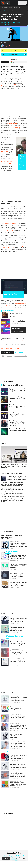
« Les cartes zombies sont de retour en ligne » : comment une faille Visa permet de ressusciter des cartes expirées (18, 584)
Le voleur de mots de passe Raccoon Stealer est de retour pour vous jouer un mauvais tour (17, 399)
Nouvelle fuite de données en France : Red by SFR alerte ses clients (18, 565)
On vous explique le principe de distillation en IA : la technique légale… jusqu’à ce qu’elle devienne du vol (18, 699)
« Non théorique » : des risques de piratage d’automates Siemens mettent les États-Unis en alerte (17, 575)
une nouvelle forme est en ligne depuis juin (13, 304)
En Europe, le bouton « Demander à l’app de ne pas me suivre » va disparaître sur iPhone (17, 661)
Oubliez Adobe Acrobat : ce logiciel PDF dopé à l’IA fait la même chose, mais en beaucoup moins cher (14, 466)
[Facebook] (14, 856)
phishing (3, 144)
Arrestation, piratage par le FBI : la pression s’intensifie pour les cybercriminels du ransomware (17, 423)
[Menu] (8, 3)
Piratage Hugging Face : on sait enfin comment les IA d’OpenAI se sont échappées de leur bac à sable (18, 766)
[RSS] (19, 856)
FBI (3, 356)
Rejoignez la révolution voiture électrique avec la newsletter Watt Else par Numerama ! (18, 390)
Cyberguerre (6, 10)
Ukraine (9, 356)
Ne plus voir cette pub (7, 381)
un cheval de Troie (12, 124)
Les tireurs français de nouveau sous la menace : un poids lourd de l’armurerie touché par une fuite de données (12, 489)
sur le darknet (16, 127)
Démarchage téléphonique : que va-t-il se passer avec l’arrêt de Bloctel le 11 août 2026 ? (13, 500)
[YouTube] (4, 856)
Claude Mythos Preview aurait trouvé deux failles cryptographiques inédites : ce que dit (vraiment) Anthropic (18, 775)
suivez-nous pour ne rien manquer (15, 340)
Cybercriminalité (17, 10)
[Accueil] (3, 3)
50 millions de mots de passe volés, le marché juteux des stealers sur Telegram (17, 406)
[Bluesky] (21, 856)
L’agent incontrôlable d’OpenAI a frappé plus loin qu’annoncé (18, 735)
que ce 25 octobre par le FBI (8, 85)
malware (3, 118)
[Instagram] (12, 856)
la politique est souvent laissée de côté (13, 247)
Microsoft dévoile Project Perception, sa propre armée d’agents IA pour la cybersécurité (18, 784)
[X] (9, 856)
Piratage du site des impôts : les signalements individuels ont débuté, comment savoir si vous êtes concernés (16, 478)
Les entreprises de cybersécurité (9, 224)
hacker (4, 117)
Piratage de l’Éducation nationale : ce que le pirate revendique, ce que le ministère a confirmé (17, 643)
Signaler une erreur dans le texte (10, 348)
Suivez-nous (5, 62)
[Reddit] (16, 856)
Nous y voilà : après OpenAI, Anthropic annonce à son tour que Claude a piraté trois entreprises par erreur (18, 726)
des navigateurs (5, 151)
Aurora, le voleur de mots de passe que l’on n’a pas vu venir (18, 429)
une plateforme (9, 230)
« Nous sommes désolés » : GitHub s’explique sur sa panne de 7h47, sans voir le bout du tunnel (18, 544)
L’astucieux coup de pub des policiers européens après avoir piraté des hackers (17, 414)
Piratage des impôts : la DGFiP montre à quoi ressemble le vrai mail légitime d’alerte (17, 629)
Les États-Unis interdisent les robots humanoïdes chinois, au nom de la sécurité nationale (18, 757)
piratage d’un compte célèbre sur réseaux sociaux (6, 163)
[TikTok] (7, 856)
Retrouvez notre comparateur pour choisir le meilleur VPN (17, 329)
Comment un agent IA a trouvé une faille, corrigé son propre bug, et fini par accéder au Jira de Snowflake (18, 652)
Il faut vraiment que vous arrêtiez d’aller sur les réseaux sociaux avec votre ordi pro (17, 314)
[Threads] (24, 856)
